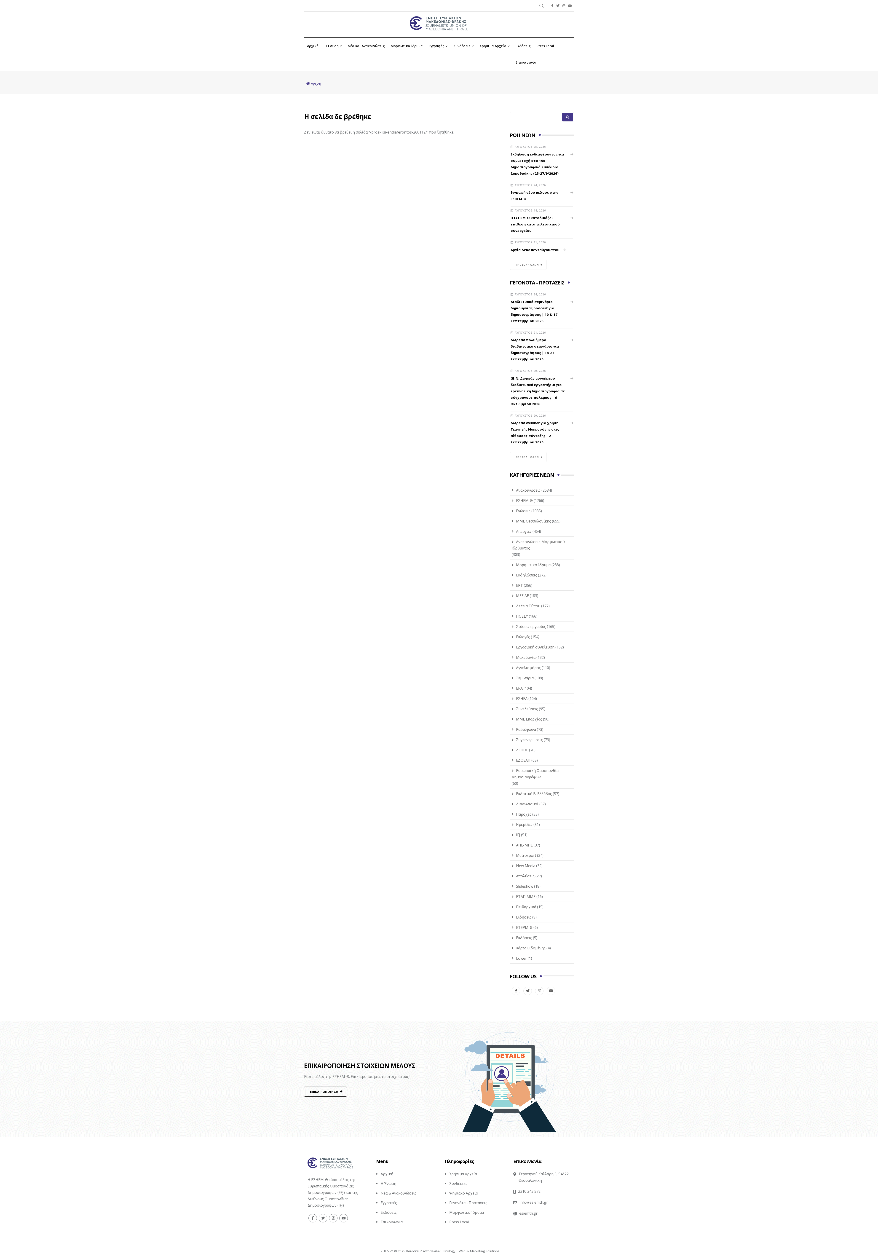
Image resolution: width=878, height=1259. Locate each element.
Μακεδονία (525, 657)
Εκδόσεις (523, 46)
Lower (521, 958)
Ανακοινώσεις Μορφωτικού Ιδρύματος (538, 545)
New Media (525, 865)
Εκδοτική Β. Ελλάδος (534, 793)
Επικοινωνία (526, 62)
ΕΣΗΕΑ (521, 698)
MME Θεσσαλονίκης (533, 521)
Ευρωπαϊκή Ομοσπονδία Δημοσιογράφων (535, 774)
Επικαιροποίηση (324, 1092)
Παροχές (523, 814)
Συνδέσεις (462, 46)
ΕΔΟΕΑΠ (523, 760)
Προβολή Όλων (527, 264)
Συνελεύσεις (527, 708)
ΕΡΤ (519, 585)
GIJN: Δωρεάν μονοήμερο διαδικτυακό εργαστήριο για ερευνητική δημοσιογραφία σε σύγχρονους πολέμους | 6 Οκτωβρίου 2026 (538, 391)
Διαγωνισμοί (527, 803)
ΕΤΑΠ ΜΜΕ (525, 896)
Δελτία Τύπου (528, 605)
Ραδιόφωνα (526, 729)
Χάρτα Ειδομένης (531, 948)
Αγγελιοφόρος (528, 667)
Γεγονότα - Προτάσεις (468, 1202)
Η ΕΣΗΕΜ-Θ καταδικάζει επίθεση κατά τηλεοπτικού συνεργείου (535, 224)
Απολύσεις (525, 876)
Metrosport (526, 855)
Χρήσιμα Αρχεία (493, 46)
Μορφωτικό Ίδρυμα (407, 46)
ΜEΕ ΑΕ (522, 595)
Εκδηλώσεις (526, 575)
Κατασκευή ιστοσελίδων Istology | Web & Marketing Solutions (452, 1251)
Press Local (545, 46)
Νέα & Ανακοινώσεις (398, 1193)
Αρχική (313, 46)
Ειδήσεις (523, 917)
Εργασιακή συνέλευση (535, 647)
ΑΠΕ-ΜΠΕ (524, 845)
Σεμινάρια (525, 677)
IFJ (518, 834)
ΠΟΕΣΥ (522, 616)
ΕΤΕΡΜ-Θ (524, 927)
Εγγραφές (436, 46)
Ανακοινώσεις (528, 490)
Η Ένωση (331, 46)
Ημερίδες (524, 824)
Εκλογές (523, 636)
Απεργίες (524, 531)
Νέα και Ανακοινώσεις (366, 46)
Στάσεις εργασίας (531, 626)
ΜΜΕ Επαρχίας (529, 719)
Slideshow (524, 886)
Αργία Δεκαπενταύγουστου (535, 249)
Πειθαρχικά (526, 906)
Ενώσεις (523, 510)
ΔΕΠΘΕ (522, 750)
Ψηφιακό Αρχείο (463, 1193)
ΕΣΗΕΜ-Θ (524, 500)
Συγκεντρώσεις (529, 739)
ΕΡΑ (519, 688)
